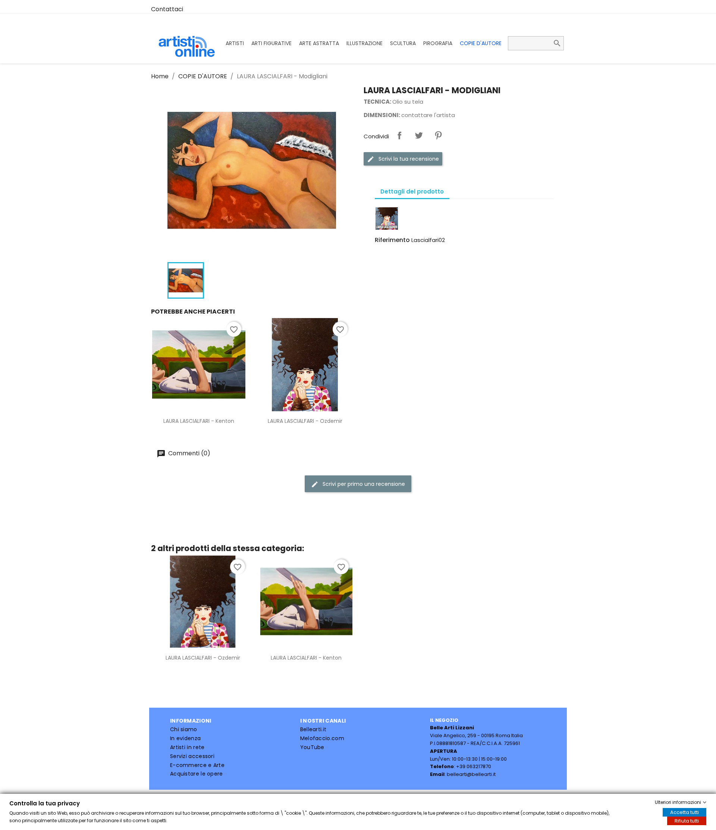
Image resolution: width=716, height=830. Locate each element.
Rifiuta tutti (687, 820)
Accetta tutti (684, 812)
